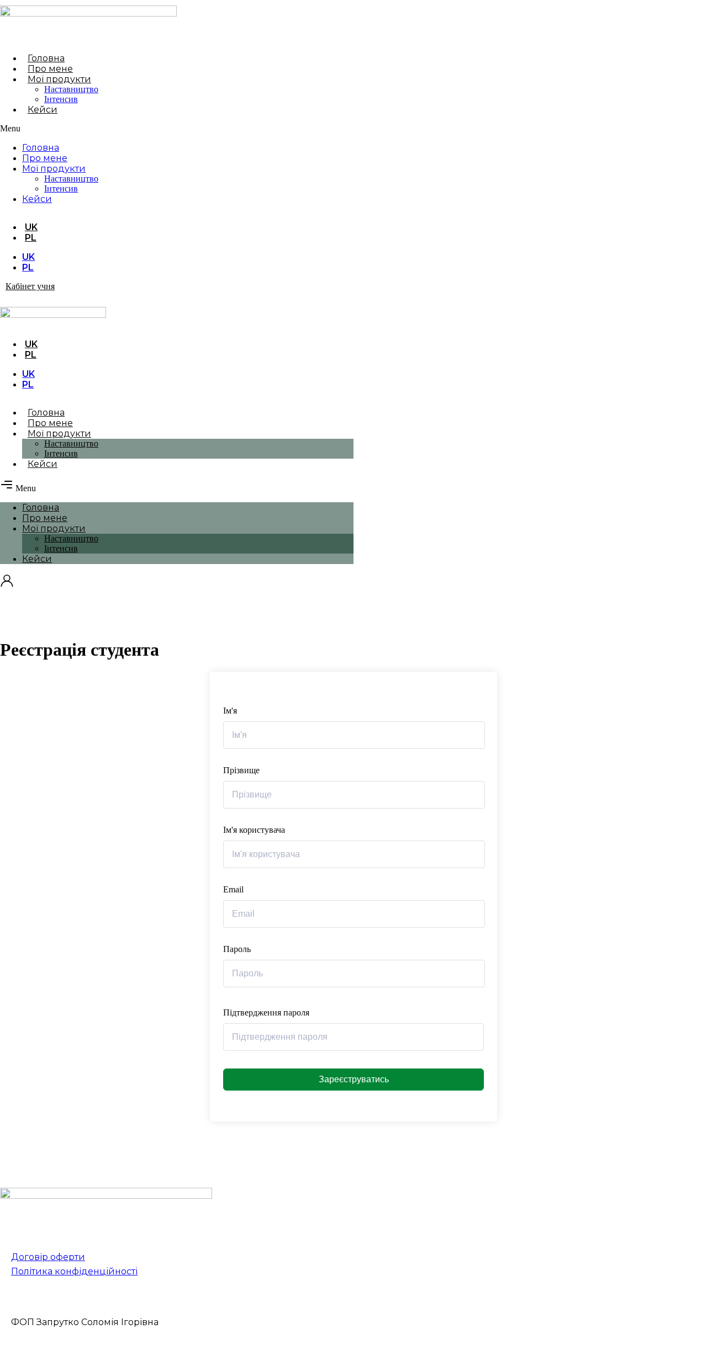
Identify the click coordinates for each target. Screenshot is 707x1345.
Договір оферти (48, 1257)
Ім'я (230, 710)
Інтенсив (61, 99)
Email (233, 889)
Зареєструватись (354, 1079)
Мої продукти (59, 79)
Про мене (50, 68)
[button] (141, 129)
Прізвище (241, 770)
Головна (46, 58)
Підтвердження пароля (266, 1012)
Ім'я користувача (254, 829)
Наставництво (71, 89)
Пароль (237, 949)
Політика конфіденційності (74, 1271)
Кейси (42, 109)
